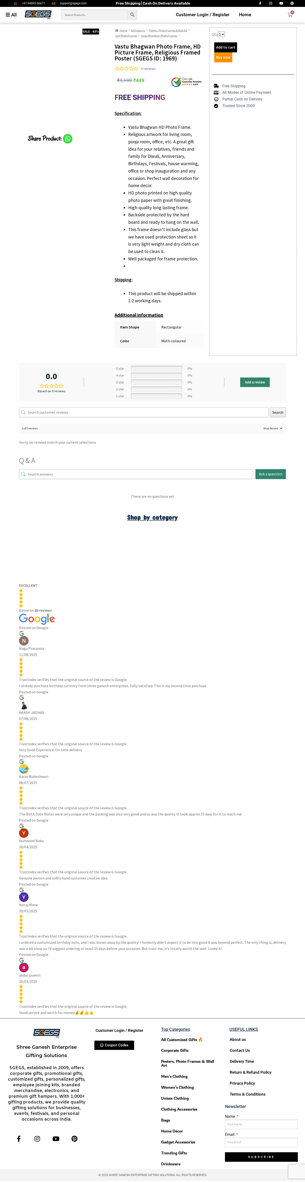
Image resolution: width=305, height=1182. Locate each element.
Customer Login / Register (202, 14)
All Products (138, 30)
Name (230, 1116)
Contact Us (240, 1050)
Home (245, 14)
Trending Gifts (174, 1152)
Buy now (223, 57)
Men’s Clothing (174, 1076)
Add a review (255, 382)
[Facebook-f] (19, 1138)
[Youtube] (56, 1138)
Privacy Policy (242, 1083)
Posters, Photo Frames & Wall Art (168, 30)
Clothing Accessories (179, 1109)
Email (230, 1134)
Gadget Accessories (178, 1141)
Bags (165, 1119)
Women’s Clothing (177, 1087)
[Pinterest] (74, 1138)
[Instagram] (37, 1138)
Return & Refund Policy (250, 1072)
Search (277, 412)
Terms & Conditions (248, 1094)
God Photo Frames (126, 35)
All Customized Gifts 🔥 (182, 1039)
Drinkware (170, 1163)
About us (238, 1039)
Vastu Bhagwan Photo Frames (159, 35)
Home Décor (172, 1130)
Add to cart (225, 47)
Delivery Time (242, 1061)
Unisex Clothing (175, 1098)
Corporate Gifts (174, 1050)
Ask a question (270, 474)
